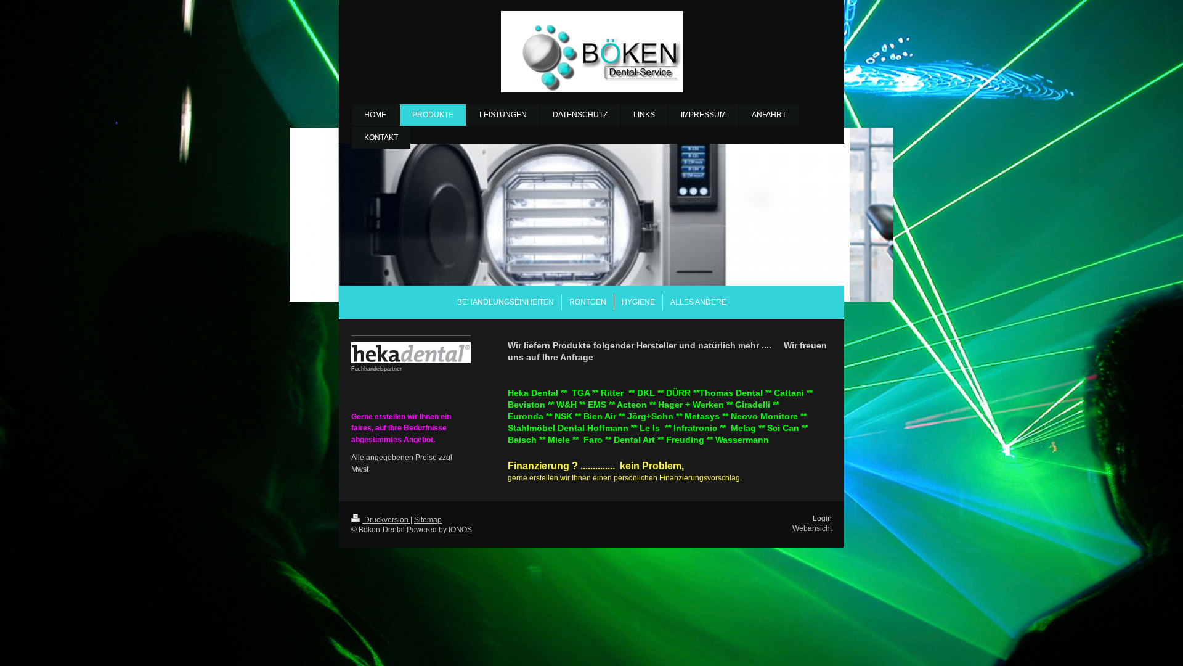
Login (822, 518)
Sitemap (428, 520)
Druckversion (386, 520)
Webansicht (812, 528)
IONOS (460, 529)
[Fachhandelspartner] (411, 352)
